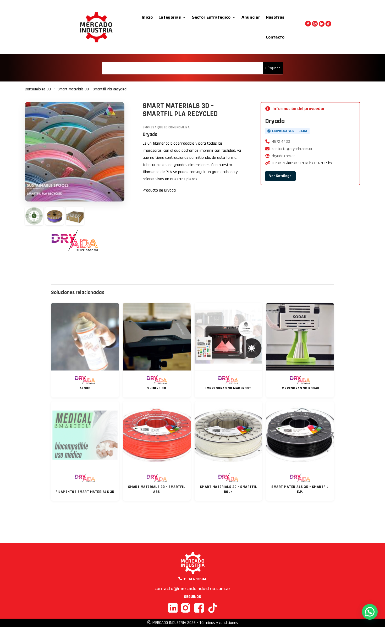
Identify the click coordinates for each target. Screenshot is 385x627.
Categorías (169, 17)
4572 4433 (281, 141)
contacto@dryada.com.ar (292, 148)
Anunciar (250, 17)
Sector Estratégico (211, 17)
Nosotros (275, 17)
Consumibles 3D (38, 89)
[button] (370, 612)
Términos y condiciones (218, 622)
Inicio (147, 17)
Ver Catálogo (280, 175)
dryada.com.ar (283, 156)
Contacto (275, 37)
